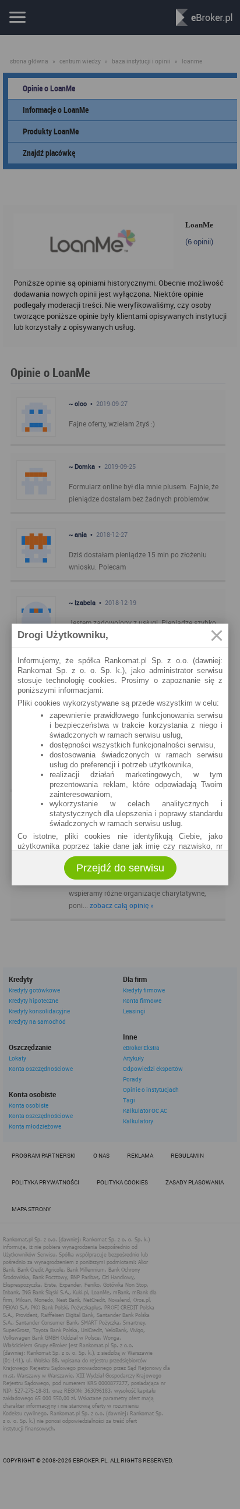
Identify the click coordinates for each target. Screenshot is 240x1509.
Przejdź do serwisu (120, 868)
